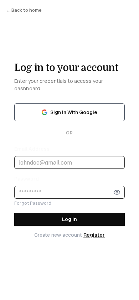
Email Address (32, 149)
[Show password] (117, 192)
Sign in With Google (73, 112)
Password (26, 179)
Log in (69, 219)
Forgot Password (32, 203)
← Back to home (24, 10)
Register (94, 235)
